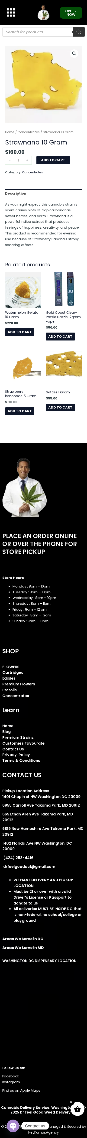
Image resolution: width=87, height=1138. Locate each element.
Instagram (11, 1082)
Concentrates (29, 132)
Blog (6, 731)
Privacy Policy (16, 754)
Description (15, 193)
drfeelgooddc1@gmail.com (28, 866)
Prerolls (9, 690)
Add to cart (53, 160)
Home (9, 132)
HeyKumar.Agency (43, 1132)
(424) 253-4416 (17, 857)
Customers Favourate (23, 743)
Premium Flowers (18, 684)
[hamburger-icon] (10, 12)
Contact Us (13, 749)
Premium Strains (18, 737)
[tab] (43, 193)
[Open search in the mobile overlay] (43, 32)
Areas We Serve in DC (22, 939)
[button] (74, 53)
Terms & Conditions (21, 760)
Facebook (10, 1076)
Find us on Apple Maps (21, 1090)
